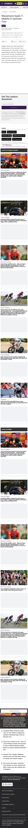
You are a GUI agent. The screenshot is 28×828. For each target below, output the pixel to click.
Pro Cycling (4, 11)
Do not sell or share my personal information (13, 814)
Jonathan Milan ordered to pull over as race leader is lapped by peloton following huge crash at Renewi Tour (13, 734)
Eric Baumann (17, 139)
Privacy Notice (22, 113)
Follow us (15, 41)
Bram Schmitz (12, 132)
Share (5, 41)
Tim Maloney (15, 28)
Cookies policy (5, 801)
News (3, 26)
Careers (4, 808)
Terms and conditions (7, 790)
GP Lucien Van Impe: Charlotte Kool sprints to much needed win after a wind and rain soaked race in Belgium (14, 766)
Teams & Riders (12, 11)
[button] (26, 3)
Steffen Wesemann (18, 135)
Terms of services (20, 112)
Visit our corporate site (14, 779)
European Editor (7, 28)
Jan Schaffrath (6, 139)
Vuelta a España (14, 7)
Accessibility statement (8, 804)
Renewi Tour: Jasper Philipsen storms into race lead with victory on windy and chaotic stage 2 (14, 756)
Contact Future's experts (8, 794)
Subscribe (19, 3)
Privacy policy (5, 797)
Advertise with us (6, 811)
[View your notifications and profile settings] (15, 3)
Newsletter (23, 41)
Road (3, 132)
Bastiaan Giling (6, 135)
